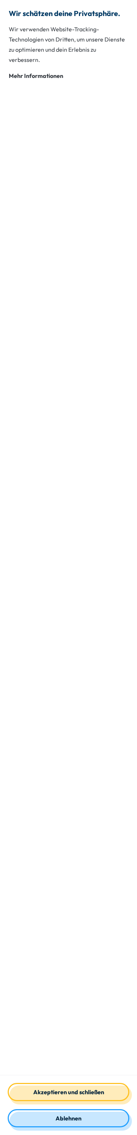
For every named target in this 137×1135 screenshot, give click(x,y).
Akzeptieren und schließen (68, 1092)
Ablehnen (68, 1118)
